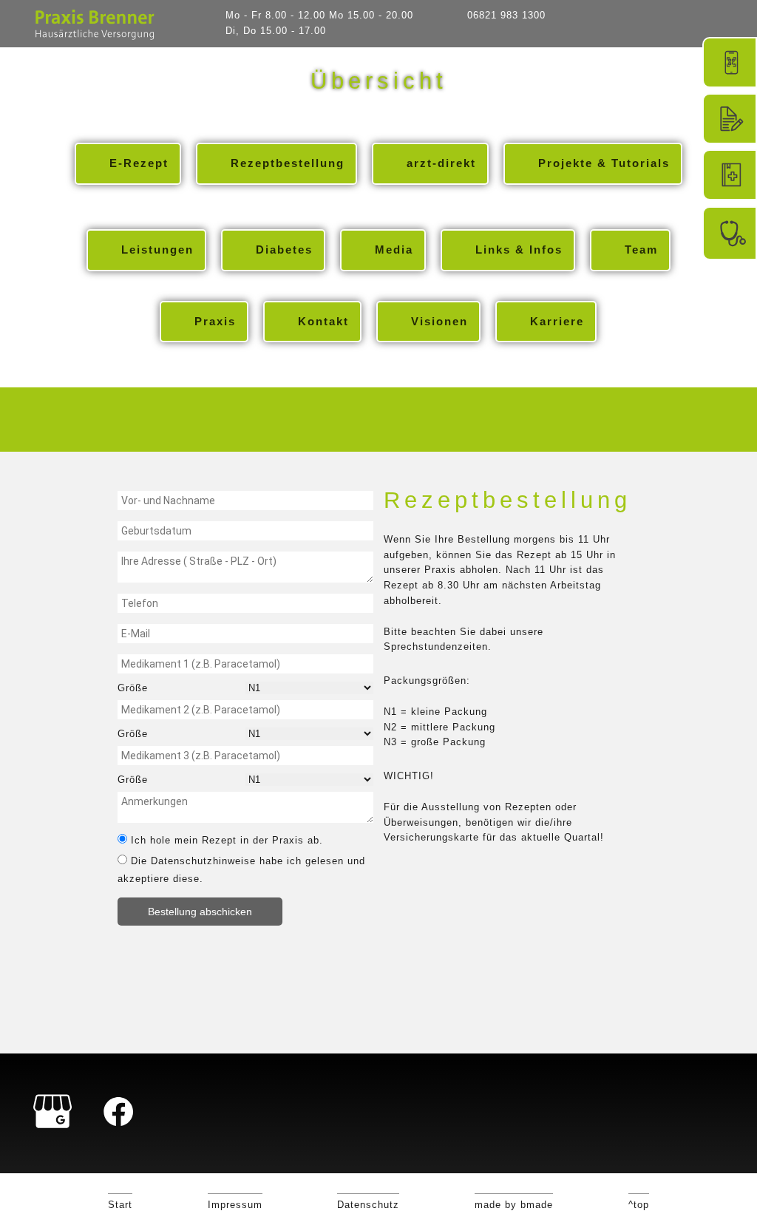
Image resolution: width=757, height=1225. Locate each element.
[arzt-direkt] (729, 174)
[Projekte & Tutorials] (729, 233)
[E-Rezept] (729, 62)
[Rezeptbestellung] (729, 118)
